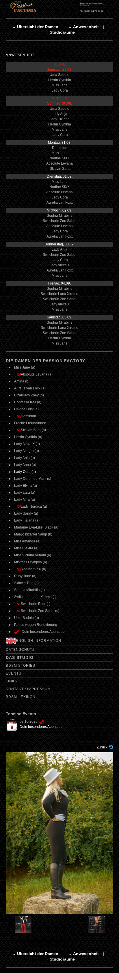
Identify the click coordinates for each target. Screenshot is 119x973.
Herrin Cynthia (59, 80)
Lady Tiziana (59, 119)
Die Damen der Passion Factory (45, 360)
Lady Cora (59, 90)
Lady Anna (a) (25, 465)
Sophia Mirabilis (59, 216)
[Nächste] (60, 833)
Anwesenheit (20, 55)
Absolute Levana (59, 163)
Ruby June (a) (25, 576)
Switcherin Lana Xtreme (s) (35, 597)
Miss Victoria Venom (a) (32, 555)
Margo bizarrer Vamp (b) (33, 534)
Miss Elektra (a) (26, 548)
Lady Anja (59, 114)
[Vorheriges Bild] (19, 924)
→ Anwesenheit (83, 26)
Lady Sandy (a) (26, 513)
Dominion (59, 148)
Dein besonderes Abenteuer (42, 727)
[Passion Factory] (59, 6)
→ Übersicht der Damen (35, 26)
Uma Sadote (59, 75)
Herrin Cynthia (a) (28, 437)
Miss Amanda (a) (27, 541)
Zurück (102, 747)
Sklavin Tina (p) (26, 583)
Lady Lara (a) (24, 493)
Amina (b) (21, 381)
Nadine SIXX (59, 158)
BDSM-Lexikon (21, 697)
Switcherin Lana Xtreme (59, 294)
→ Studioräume (59, 32)
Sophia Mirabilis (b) (29, 590)
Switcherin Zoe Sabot (59, 221)
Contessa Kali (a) (27, 402)
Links (11, 681)
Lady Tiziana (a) (27, 520)
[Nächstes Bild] (100, 924)
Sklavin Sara (60, 169)
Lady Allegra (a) (26, 451)
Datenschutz (20, 650)
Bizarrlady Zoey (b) (29, 395)
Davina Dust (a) (26, 409)
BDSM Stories (20, 666)
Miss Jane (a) (24, 367)
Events (13, 673)
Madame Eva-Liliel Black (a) (36, 527)
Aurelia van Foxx (60, 203)
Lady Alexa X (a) (27, 444)
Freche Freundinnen (30, 423)
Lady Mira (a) (24, 500)
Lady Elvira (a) (25, 486)
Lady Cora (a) (25, 472)
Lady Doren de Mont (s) (32, 479)
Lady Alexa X (59, 265)
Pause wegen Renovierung (35, 625)
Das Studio (20, 657)
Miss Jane (60, 85)
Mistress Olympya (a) (30, 562)
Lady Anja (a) (24, 458)
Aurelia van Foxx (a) (30, 388)
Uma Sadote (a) (26, 618)
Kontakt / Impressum (28, 689)
